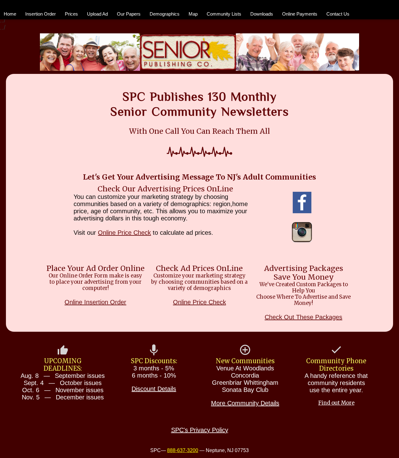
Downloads (261, 14)
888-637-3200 (182, 450)
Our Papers (129, 14)
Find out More (336, 403)
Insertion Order (40, 14)
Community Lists (224, 14)
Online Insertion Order (95, 302)
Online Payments (299, 14)
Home (10, 14)
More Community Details (245, 403)
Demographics (165, 14)
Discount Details (154, 388)
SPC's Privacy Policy (199, 430)
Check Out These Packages (303, 317)
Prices (71, 14)
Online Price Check (124, 232)
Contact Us (337, 14)
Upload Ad (97, 14)
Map (193, 14)
